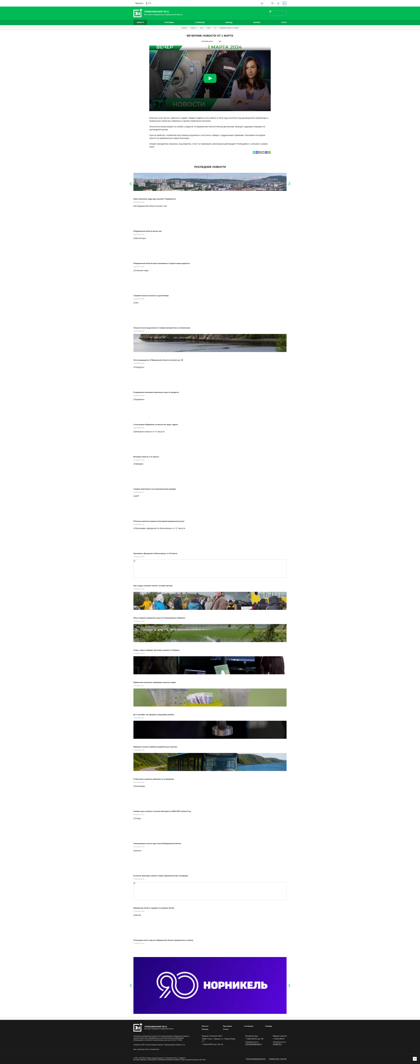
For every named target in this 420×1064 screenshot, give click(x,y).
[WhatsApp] (269, 152)
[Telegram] (263, 152)
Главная (184, 28)
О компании (200, 22)
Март (208, 28)
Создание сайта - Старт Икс (278, 1059)
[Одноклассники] (260, 152)
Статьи (284, 22)
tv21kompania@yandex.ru (253, 1044)
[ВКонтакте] (257, 152)
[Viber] (266, 152)
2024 (201, 28)
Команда (228, 22)
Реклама (256, 22)
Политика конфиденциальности (256, 1059)
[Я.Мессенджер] (254, 152)
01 (215, 28)
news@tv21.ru (277, 1044)
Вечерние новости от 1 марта (229, 28)
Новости (140, 22)
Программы (169, 22)
